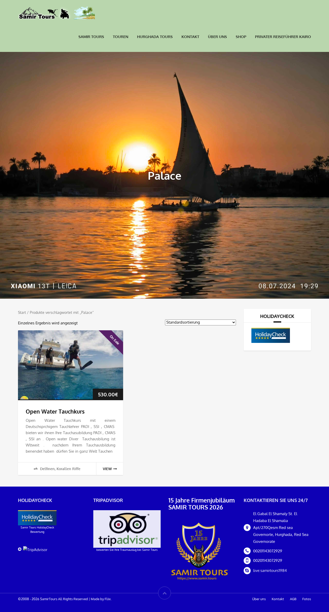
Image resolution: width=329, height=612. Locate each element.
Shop (241, 36)
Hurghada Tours (155, 36)
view (107, 469)
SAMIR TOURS (91, 36)
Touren (120, 36)
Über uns (217, 36)
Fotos (306, 599)
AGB (293, 599)
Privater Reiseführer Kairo (283, 36)
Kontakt (190, 36)
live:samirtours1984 (270, 570)
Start (22, 312)
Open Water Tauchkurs (55, 411)
